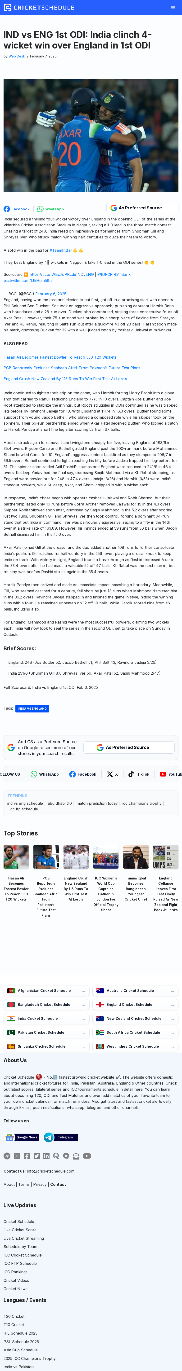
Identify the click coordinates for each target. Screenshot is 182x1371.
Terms (24, 1184)
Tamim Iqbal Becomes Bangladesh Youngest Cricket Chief (136, 888)
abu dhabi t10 (60, 803)
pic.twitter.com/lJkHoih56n (28, 280)
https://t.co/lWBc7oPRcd (52, 274)
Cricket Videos (16, 1280)
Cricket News (15, 1288)
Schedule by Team (20, 1246)
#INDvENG (84, 274)
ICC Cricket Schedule (23, 1255)
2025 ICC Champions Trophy (30, 1358)
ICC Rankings (15, 1272)
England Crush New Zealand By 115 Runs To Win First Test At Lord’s (65, 378)
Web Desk (17, 56)
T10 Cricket (14, 1324)
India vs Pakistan (19, 1366)
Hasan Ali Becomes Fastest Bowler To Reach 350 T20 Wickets (60, 357)
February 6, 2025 (50, 293)
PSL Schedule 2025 (21, 1341)
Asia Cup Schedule (21, 1350)
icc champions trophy (142, 803)
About (9, 1184)
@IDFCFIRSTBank (114, 274)
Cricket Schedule (19, 1077)
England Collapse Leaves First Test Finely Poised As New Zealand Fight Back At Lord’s (165, 894)
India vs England (32, 708)
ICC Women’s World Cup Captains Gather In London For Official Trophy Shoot (105, 894)
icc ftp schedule (24, 809)
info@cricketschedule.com (50, 1171)
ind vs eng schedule (25, 803)
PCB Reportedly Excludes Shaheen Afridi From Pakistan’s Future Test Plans (72, 367)
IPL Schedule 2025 (20, 1333)
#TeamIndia (60, 250)
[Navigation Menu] (173, 7)
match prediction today (97, 803)
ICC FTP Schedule (20, 1263)
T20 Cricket (14, 1316)
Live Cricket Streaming (24, 1238)
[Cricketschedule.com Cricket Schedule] (39, 7)
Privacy (40, 1184)
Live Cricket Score (20, 1229)
